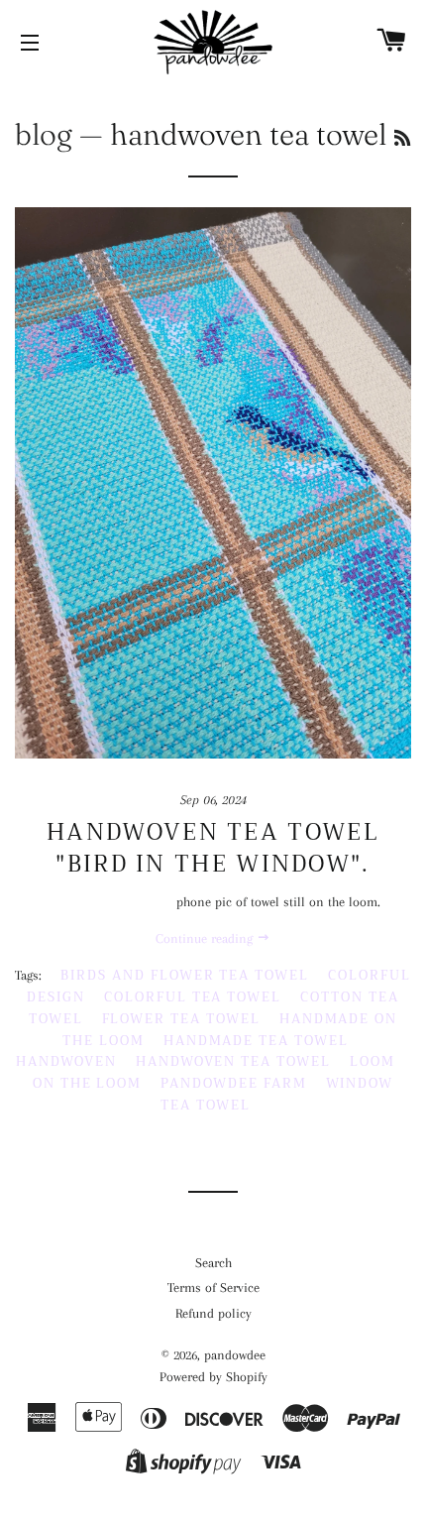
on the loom (87, 1083)
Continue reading (206, 938)
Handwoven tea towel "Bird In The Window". (213, 847)
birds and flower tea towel (184, 975)
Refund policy (213, 1313)
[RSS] (402, 138)
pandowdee (235, 1354)
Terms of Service (213, 1287)
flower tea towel (181, 1018)
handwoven (66, 1061)
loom (372, 1061)
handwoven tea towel (233, 1061)
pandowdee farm (233, 1083)
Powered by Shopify (213, 1376)
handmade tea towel (256, 1040)
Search (213, 1262)
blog (43, 134)
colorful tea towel (192, 997)
